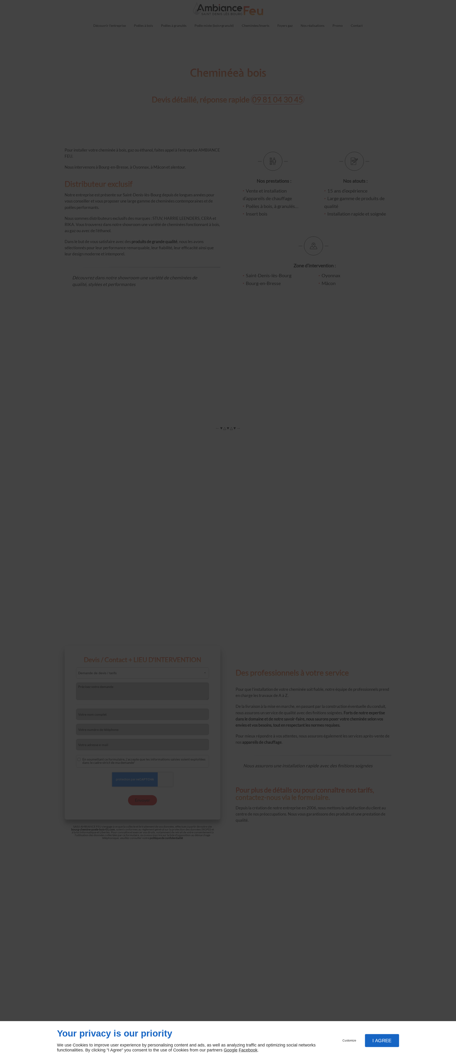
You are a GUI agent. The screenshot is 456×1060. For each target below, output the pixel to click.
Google (231, 1050)
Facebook (248, 1050)
